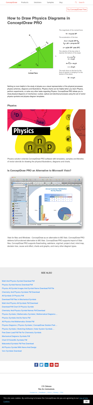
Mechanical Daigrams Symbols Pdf (16, 336)
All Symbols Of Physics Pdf (13, 295)
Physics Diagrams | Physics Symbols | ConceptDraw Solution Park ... (29, 325)
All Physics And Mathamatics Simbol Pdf (18, 321)
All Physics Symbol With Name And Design (19, 347)
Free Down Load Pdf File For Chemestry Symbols (21, 332)
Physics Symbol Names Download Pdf (17, 284)
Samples (50, 2)
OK (86, 401)
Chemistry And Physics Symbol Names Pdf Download (23, 310)
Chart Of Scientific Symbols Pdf (14, 340)
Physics (11, 105)
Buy (60, 2)
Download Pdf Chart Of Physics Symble (18, 306)
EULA (49, 392)
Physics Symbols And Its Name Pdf (16, 317)
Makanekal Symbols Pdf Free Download (18, 343)
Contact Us (33, 392)
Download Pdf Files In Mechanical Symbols (19, 299)
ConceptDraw (11, 2)
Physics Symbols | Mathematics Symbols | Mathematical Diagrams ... (29, 314)
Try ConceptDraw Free (76, 9)
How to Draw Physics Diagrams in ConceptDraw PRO (38, 20)
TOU (61, 392)
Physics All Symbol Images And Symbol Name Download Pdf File (28, 288)
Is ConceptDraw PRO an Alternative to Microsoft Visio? (39, 170)
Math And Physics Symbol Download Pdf (18, 281)
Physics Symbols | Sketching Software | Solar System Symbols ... (28, 328)
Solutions (37, 2)
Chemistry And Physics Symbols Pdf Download (21, 292)
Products (24, 2)
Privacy (55, 392)
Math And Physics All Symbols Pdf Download (20, 303)
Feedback (42, 392)
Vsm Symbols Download (12, 351)
